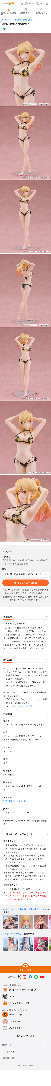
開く (3, 574)
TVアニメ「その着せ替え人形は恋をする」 (19, 20)
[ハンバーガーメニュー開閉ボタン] (47, 3)
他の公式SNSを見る (25, 1036)
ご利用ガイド (8, 1051)
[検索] (17, 3)
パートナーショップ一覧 (20, 706)
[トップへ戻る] (25, 966)
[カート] (21, 3)
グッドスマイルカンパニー (17, 801)
